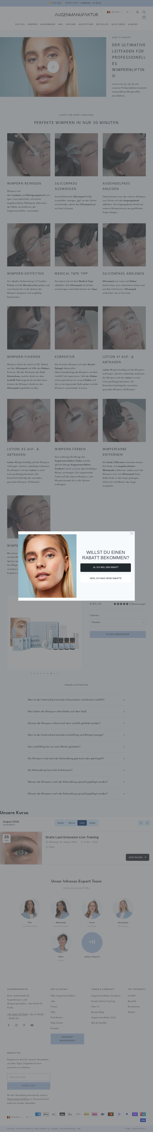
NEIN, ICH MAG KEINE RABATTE (105, 578)
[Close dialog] (132, 533)
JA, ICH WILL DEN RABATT (105, 567)
